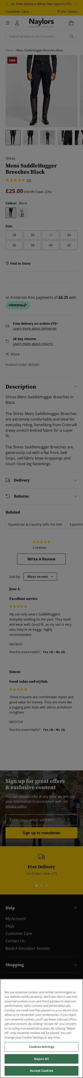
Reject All (41, 1059)
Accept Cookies (41, 1070)
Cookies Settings (41, 1047)
